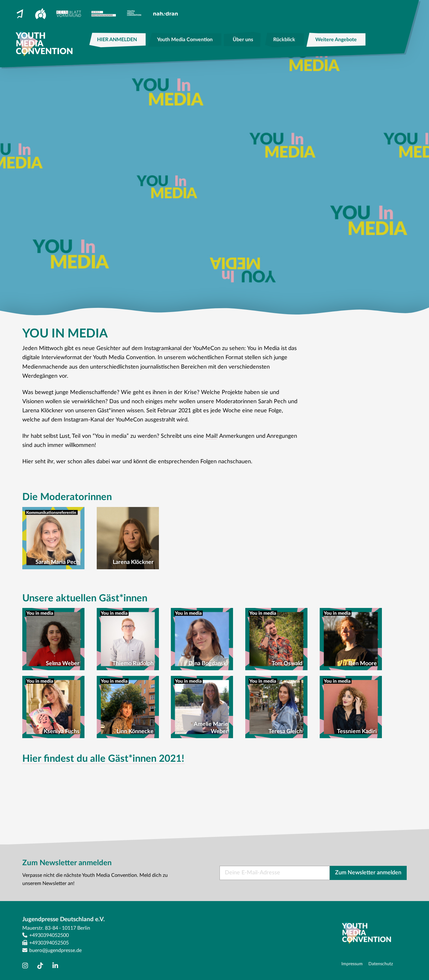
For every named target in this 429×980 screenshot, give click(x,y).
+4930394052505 (49, 942)
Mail (211, 436)
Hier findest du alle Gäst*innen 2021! (103, 759)
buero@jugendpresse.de (55, 950)
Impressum (352, 963)
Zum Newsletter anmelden (368, 873)
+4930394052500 (49, 935)
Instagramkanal (163, 348)
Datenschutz (380, 963)
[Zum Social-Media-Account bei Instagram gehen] (26, 966)
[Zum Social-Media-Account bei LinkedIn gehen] (56, 966)
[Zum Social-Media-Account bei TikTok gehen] (41, 966)
